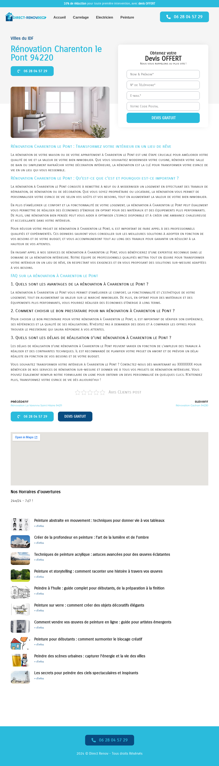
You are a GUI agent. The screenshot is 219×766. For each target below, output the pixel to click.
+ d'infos (39, 526)
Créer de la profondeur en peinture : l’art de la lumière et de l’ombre (91, 537)
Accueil (59, 17)
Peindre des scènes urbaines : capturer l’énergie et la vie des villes (89, 656)
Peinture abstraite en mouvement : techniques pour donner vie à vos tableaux (99, 520)
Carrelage (81, 17)
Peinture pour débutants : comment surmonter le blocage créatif (88, 639)
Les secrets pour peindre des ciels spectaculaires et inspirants (86, 673)
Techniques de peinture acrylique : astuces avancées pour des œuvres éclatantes (102, 554)
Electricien (104, 17)
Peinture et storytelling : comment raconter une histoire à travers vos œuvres (98, 571)
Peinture (127, 17)
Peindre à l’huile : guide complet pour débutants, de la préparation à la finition (99, 588)
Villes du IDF (22, 38)
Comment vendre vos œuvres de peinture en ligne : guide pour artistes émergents (102, 622)
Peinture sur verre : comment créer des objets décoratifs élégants (89, 605)
